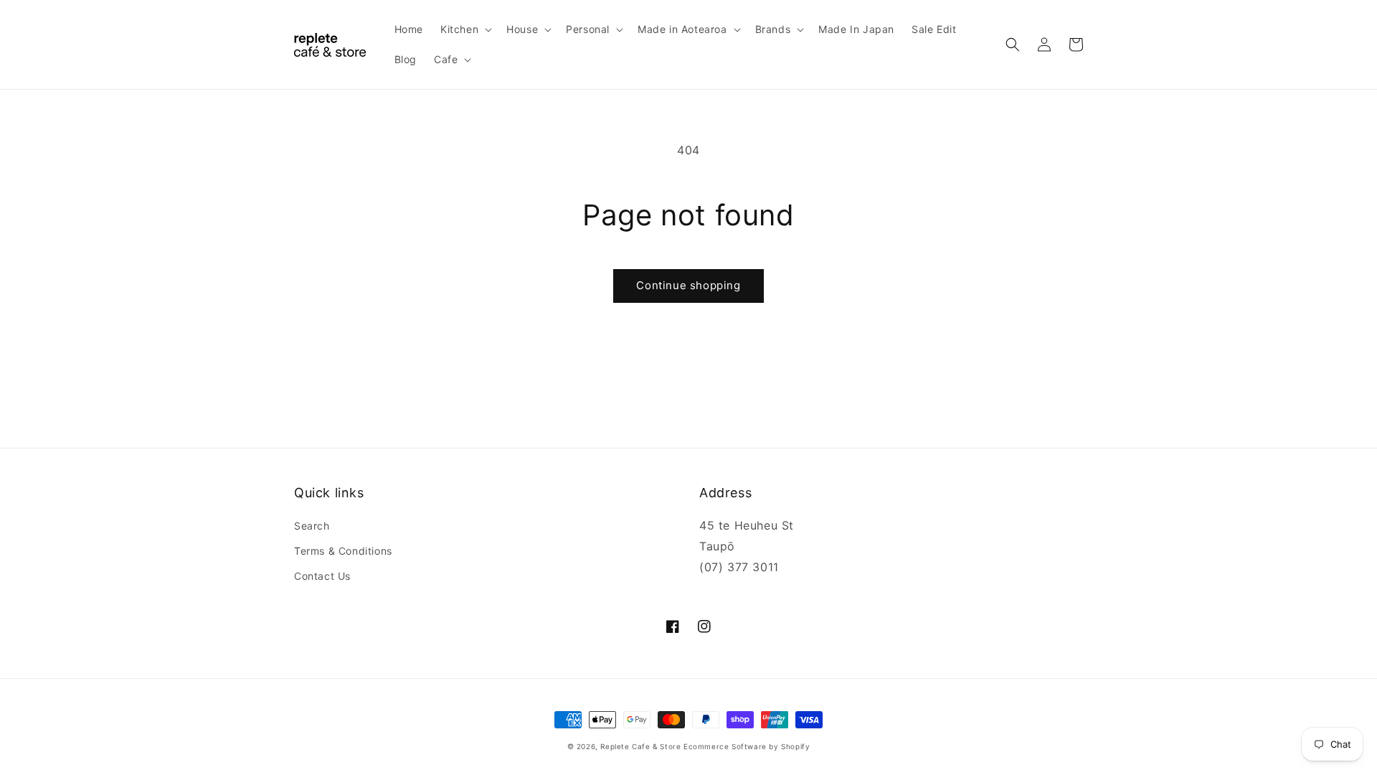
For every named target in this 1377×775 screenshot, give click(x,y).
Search (312, 526)
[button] (465, 29)
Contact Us (322, 576)
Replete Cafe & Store (640, 746)
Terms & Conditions (343, 551)
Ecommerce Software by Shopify (746, 746)
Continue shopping (688, 285)
